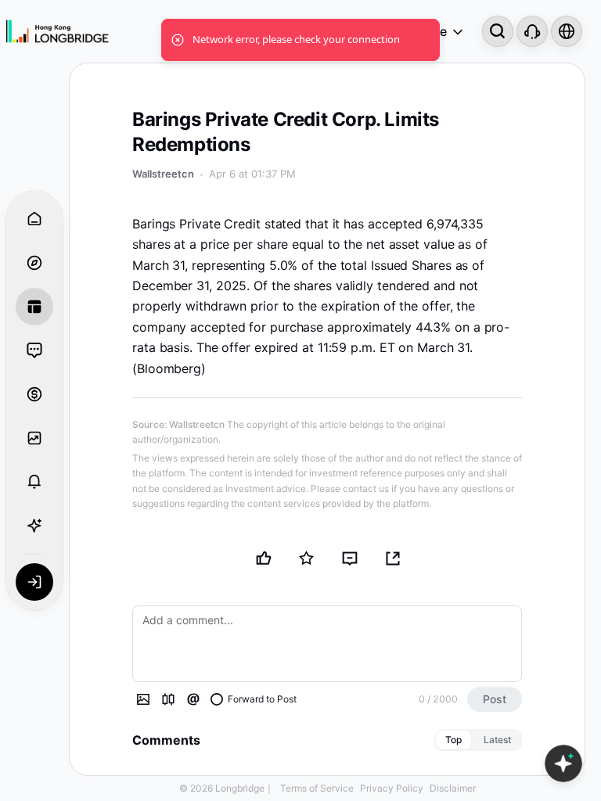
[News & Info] (34, 306)
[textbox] (327, 643)
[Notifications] (34, 482)
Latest (497, 739)
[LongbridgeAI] (34, 525)
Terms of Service (317, 788)
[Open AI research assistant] (563, 763)
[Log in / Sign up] (34, 582)
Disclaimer (453, 788)
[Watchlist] (34, 438)
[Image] (143, 699)
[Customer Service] (532, 31)
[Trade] (34, 394)
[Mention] (193, 699)
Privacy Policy (391, 788)
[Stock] (168, 699)
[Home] (57, 31)
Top (453, 739)
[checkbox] (254, 699)
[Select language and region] (566, 31)
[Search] (497, 31)
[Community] (34, 350)
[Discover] (34, 263)
